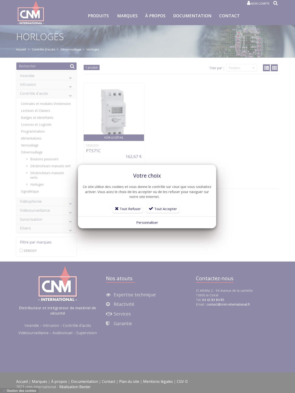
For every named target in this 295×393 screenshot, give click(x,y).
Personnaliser (147, 222)
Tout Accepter (165, 208)
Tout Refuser (130, 208)
